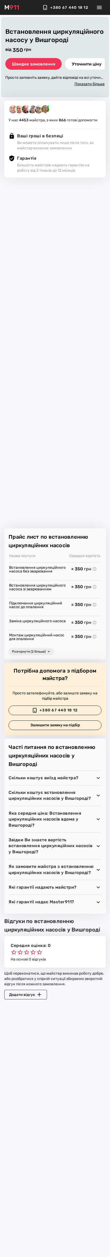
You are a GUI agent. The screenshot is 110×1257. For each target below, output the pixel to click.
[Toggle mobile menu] (99, 7)
